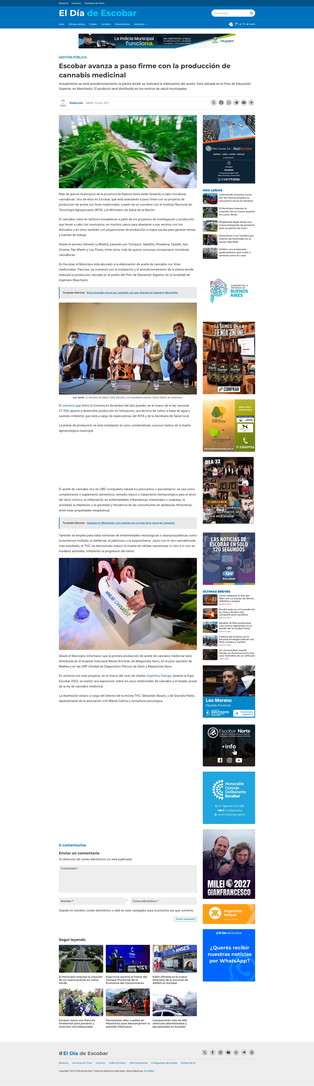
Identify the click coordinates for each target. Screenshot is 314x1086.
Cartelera (106, 24)
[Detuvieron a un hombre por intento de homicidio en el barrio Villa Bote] (210, 239)
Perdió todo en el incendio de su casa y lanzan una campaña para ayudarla (237, 612)
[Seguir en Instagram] (220, 1052)
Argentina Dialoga (159, 676)
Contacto (76, 3)
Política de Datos (117, 1063)
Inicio (61, 24)
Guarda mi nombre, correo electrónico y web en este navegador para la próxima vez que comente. (126, 910)
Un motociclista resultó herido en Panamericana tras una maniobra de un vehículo (237, 653)
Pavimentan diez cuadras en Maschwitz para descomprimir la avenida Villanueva (128, 1023)
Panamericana (122, 24)
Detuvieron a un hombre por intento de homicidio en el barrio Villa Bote (236, 238)
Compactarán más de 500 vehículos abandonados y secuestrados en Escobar (170, 1023)
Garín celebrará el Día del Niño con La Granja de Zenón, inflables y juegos (236, 598)
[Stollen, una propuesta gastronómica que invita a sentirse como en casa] (210, 253)
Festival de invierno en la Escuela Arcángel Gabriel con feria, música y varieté (236, 639)
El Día (97, 13)
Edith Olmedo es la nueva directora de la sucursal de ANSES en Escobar (170, 980)
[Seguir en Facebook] (212, 1052)
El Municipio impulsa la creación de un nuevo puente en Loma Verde (81, 980)
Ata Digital (149, 1071)
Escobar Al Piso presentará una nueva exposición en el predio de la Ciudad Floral (235, 626)
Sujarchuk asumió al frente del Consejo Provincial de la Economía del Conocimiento (126, 980)
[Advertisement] (128, 460)
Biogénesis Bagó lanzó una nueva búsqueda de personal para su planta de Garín (236, 225)
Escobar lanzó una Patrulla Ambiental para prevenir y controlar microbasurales (77, 1023)
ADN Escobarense (138, 1063)
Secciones (139, 24)
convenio (68, 405)
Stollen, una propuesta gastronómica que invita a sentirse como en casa (235, 252)
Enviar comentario (185, 919)
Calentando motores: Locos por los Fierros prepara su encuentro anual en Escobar (236, 197)
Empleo (93, 24)
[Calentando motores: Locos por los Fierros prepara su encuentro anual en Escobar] (210, 198)
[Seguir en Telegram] (244, 1052)
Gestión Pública (73, 57)
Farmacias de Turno (94, 3)
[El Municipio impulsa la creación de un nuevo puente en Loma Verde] (210, 212)
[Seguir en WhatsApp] (236, 1052)
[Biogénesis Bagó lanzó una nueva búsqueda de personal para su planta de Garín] (210, 226)
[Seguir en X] (204, 1052)
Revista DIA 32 (188, 1063)
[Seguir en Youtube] (228, 1052)
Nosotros (63, 3)
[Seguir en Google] (252, 1052)
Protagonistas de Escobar (164, 1063)
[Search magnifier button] (251, 13)
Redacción (76, 103)
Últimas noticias (77, 24)
